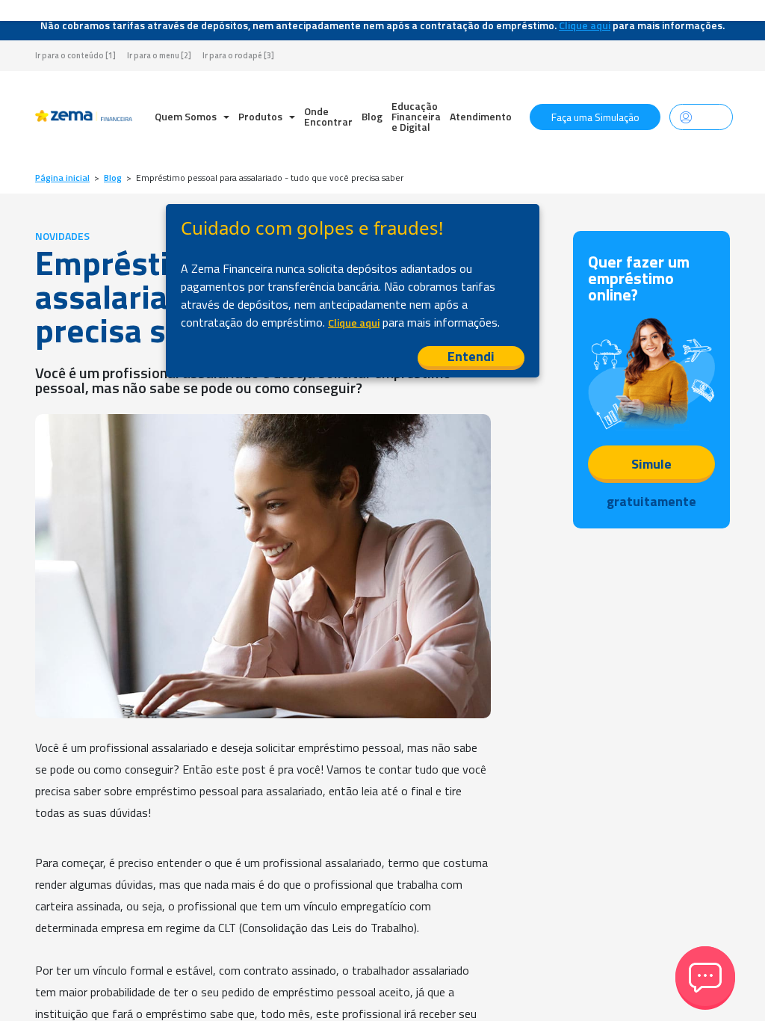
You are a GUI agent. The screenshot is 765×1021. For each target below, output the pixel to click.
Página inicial (62, 177)
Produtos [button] (261, 116)
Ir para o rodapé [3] (238, 56)
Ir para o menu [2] (159, 56)
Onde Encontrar (328, 116)
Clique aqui (584, 25)
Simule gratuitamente (651, 468)
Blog (372, 116)
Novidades (62, 236)
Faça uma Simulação (595, 117)
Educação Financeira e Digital (416, 116)
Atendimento (481, 116)
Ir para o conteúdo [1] (75, 56)
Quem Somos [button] (187, 116)
